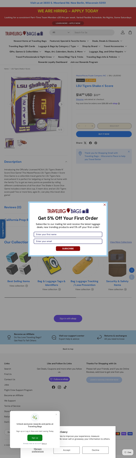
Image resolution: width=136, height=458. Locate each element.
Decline (95, 450)
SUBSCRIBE (68, 248)
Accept (66, 450)
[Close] (104, 205)
